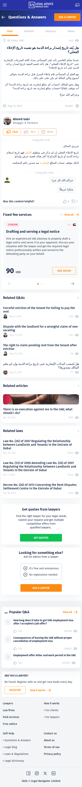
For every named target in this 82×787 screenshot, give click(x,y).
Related (29, 31)
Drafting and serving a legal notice (32, 231)
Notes (71, 31)
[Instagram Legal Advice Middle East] (37, 773)
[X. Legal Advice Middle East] (45, 773)
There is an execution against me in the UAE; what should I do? (37, 411)
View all (69, 214)
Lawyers (8, 703)
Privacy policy (52, 754)
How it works (38, 690)
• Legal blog (10, 747)
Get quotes (41, 538)
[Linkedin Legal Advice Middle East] (53, 773)
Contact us (50, 733)
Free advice (10, 724)
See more (64, 270)
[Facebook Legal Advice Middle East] (28, 773)
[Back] (5, 17)
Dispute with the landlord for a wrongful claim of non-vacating (41, 328)
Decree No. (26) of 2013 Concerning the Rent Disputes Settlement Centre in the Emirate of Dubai (40, 486)
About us (49, 740)
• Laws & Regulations (16, 754)
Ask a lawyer (67, 17)
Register (15, 690)
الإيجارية (44, 163)
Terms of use (52, 747)
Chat (15, 132)
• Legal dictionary (13, 761)
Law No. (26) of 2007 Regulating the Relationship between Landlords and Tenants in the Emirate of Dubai (37, 444)
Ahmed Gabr (21, 119)
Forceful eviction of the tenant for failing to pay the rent (39, 309)
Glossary (50, 31)
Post (10, 31)
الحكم (28, 152)
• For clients (51, 710)
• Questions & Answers (17, 740)
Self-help (8, 733)
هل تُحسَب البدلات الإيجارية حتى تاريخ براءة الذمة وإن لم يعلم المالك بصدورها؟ (41, 365)
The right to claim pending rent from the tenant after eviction (40, 347)
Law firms (9, 710)
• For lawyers (51, 717)
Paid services (11, 717)
